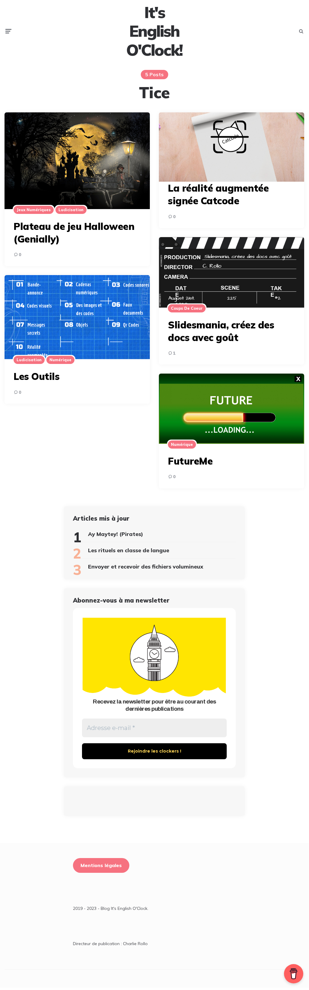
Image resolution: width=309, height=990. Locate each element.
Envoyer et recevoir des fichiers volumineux (145, 566)
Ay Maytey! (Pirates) (115, 534)
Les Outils (36, 376)
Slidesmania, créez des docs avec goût (221, 331)
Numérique (60, 359)
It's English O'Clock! (154, 31)
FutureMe (190, 461)
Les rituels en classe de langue (128, 550)
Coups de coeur (187, 308)
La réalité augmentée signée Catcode (218, 194)
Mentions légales (101, 865)
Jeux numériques (34, 209)
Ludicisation (71, 209)
